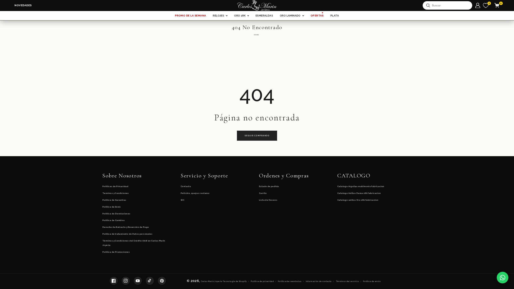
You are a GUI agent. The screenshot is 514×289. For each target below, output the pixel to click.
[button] (499, 5)
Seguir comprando (257, 136)
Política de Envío (111, 207)
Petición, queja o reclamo (195, 193)
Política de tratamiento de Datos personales (127, 234)
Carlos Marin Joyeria (211, 281)
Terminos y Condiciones (115, 193)
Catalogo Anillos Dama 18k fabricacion (359, 193)
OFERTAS (317, 14)
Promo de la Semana (190, 15)
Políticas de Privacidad (115, 186)
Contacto (186, 186)
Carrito (263, 193)
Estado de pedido (269, 186)
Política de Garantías (114, 200)
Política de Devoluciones (116, 214)
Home (256, 35)
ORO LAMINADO (290, 15)
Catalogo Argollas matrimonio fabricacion (360, 186)
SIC (182, 200)
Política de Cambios (113, 220)
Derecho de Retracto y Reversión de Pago (125, 227)
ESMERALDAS (264, 15)
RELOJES (218, 15)
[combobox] (449, 5)
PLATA (334, 15)
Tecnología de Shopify (235, 281)
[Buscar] (428, 5)
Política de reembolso (289, 281)
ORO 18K (240, 15)
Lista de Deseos (268, 200)
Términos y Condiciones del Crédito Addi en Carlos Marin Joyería (133, 243)
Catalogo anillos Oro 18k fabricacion (357, 200)
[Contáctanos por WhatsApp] (502, 277)
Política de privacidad (262, 281)
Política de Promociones (116, 252)
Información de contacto (319, 281)
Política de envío (372, 281)
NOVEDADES (23, 5)
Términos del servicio (347, 281)
